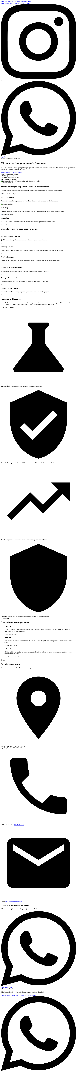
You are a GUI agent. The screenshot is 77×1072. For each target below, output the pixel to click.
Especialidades (9, 3)
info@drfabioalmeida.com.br (13, 901)
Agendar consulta (6, 172)
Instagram (33, 995)
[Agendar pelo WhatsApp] (38, 1070)
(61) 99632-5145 (19, 825)
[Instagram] (38, 78)
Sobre (23, 3)
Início (2, 3)
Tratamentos (17, 3)
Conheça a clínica (17, 172)
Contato (27, 3)
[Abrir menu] (1, 80)
